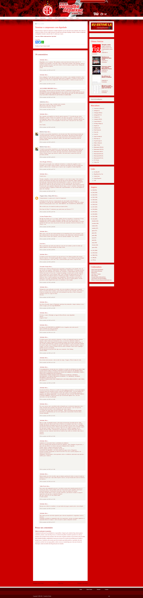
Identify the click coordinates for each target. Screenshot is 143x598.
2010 (93, 252)
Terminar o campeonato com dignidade (51, 27)
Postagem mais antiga (83, 583)
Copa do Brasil (97, 121)
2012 (93, 219)
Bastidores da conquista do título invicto (106, 58)
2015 (93, 211)
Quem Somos (43, 18)
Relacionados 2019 (97, 149)
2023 (93, 192)
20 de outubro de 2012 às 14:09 (47, 382)
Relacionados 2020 (97, 151)
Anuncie (71, 18)
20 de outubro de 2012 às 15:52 (47, 481)
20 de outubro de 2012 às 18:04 (47, 508)
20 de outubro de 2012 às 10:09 (47, 308)
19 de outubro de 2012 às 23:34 (47, 83)
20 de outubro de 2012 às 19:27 (47, 522)
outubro (93, 225)
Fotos (95, 132)
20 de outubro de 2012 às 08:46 (47, 238)
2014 (93, 214)
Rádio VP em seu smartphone (61, 18)
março (93, 242)
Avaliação (96, 117)
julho (93, 233)
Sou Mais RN (96, 172)
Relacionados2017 (97, 158)
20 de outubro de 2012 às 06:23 (47, 157)
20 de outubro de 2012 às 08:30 (47, 226)
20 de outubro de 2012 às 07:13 (47, 169)
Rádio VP (96, 145)
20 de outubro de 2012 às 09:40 (47, 282)
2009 (93, 255)
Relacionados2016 (97, 155)
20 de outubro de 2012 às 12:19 (47, 362)
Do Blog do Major (97, 123)
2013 (93, 216)
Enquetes (96, 125)
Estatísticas (96, 127)
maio (93, 237)
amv (109, 596)
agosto (93, 230)
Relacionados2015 (97, 153)
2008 (93, 257)
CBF (95, 180)
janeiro (93, 247)
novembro (94, 223)
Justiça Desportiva (97, 178)
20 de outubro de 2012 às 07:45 (47, 211)
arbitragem (96, 110)
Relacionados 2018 (97, 147)
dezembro (94, 221)
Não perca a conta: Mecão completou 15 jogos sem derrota (107, 86)
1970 (93, 260)
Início (36, 18)
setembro (94, 228)
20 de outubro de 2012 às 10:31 (47, 320)
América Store (97, 176)
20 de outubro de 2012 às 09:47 (47, 297)
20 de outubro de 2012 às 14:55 (47, 415)
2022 (93, 194)
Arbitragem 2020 (97, 112)
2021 (93, 197)
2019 (93, 202)
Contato (77, 18)
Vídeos (95, 162)
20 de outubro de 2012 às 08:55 (47, 249)
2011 (93, 250)
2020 (93, 199)
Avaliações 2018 (97, 119)
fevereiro (94, 245)
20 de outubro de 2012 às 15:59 (47, 499)
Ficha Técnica (96, 130)
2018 (93, 204)
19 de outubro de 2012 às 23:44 (47, 97)
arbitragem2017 (97, 115)
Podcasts (50, 18)
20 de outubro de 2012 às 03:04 (47, 127)
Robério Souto (43, 131)
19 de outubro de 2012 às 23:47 (47, 109)
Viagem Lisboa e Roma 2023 (47, 195)
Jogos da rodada (97, 136)
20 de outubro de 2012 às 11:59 (47, 353)
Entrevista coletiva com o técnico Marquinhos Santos (107, 67)
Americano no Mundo (98, 108)
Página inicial (60, 583)
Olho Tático (96, 138)
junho (93, 235)
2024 (93, 190)
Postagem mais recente (38, 583)
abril (93, 240)
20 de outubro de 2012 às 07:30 (47, 191)
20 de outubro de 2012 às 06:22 (47, 142)
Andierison (43, 102)
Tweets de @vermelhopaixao (96, 99)
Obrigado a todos (106, 44)
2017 (93, 207)
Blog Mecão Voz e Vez (98, 174)
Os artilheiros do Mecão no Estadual (106, 76)
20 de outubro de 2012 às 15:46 (47, 469)
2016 (93, 209)
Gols (95, 134)
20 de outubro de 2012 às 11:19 (47, 332)
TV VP (95, 160)
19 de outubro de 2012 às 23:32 (47, 70)
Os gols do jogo (97, 140)
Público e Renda (97, 143)
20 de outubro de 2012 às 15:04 (47, 436)
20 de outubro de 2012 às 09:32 (47, 261)
